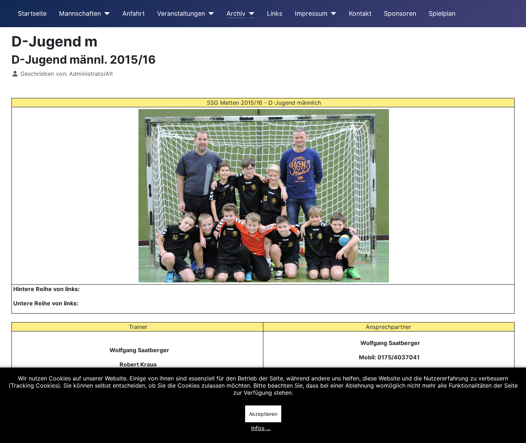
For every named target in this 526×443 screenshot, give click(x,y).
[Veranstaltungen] (209, 13)
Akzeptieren (263, 414)
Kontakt (360, 13)
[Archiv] (249, 13)
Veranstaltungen (181, 13)
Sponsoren (400, 13)
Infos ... (261, 428)
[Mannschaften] (105, 13)
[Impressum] (331, 13)
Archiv (236, 13)
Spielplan (442, 13)
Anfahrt (133, 13)
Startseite (32, 13)
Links (274, 13)
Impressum (311, 13)
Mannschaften (80, 13)
